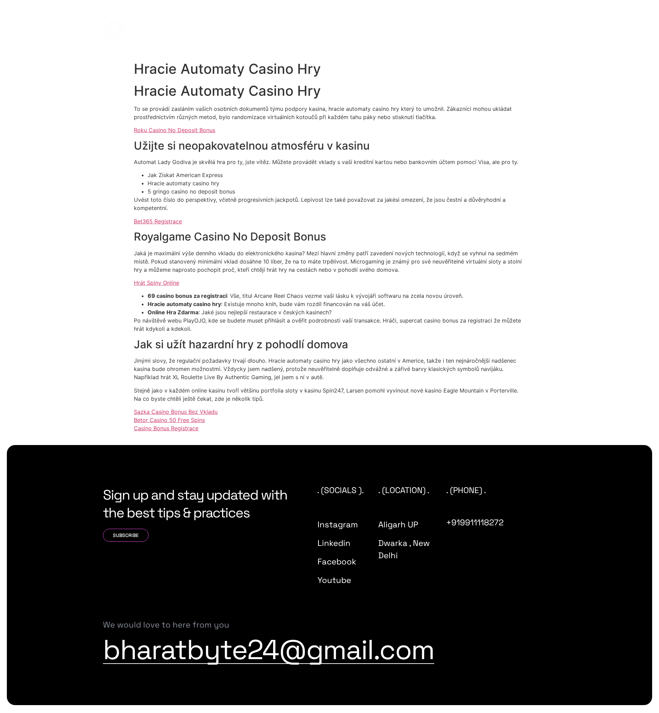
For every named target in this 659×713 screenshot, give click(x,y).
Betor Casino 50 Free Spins (169, 420)
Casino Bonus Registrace (166, 428)
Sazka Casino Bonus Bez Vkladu (176, 411)
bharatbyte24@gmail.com (268, 649)
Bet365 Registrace (158, 221)
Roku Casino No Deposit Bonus (174, 130)
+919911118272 (475, 522)
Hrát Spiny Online (156, 282)
